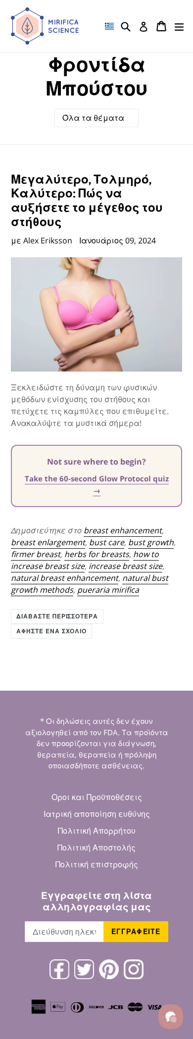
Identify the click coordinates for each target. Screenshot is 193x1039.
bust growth (151, 542)
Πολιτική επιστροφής (96, 864)
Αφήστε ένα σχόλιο (51, 631)
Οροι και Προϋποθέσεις (96, 797)
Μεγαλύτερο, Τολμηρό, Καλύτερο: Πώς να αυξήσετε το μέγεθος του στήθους (87, 200)
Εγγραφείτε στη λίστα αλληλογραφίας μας (96, 901)
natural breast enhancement (64, 577)
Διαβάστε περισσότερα (57, 616)
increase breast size (125, 566)
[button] (109, 26)
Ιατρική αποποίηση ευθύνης (97, 813)
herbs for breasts (96, 554)
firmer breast (35, 554)
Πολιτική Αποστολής (96, 847)
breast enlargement (48, 542)
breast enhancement (123, 530)
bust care (106, 542)
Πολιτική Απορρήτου (97, 830)
